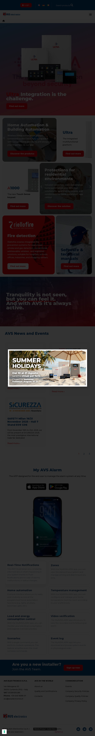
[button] (84, 353)
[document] (47, 368)
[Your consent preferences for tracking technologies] (4, 731)
